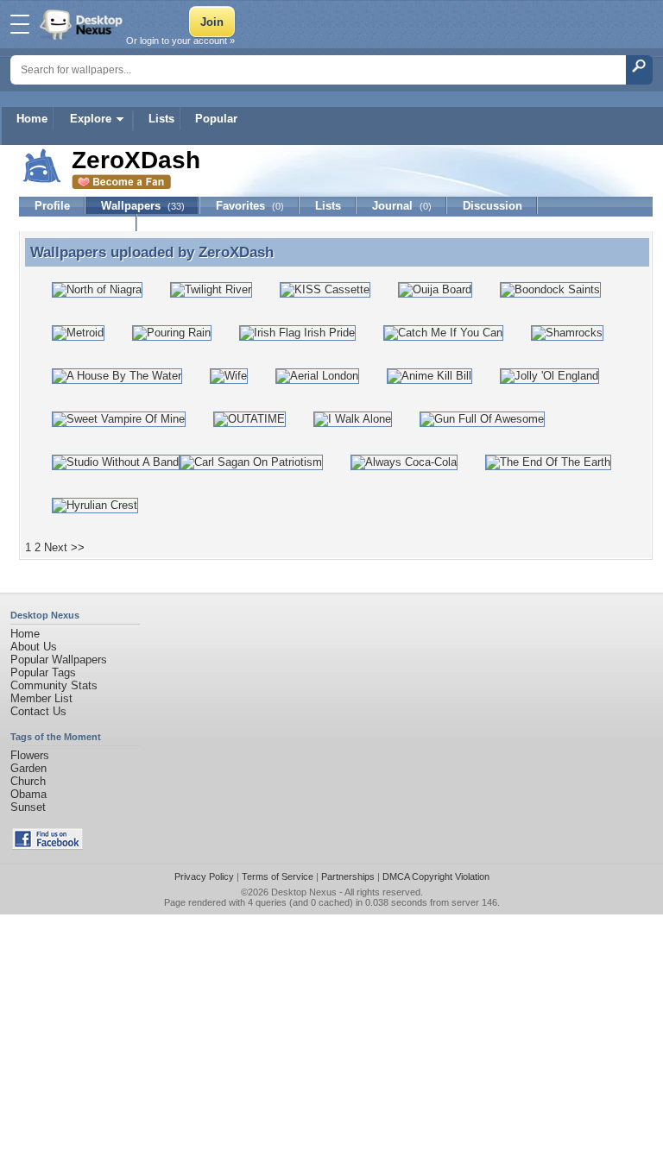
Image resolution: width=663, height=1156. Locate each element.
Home (31, 118)
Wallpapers (143, 205)
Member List (41, 698)
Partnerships (348, 876)
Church (28, 781)
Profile (52, 205)
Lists (161, 118)
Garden (28, 768)
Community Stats (54, 685)
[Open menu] (19, 24)
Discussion (492, 205)
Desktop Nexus (304, 892)
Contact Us (38, 711)
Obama (28, 794)
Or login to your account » (180, 40)
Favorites (250, 205)
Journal (402, 205)
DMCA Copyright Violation (435, 876)
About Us (33, 646)
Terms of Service (277, 876)
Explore (90, 118)
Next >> (64, 547)
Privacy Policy (204, 876)
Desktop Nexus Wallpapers (83, 24)
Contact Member (78, 223)
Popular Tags (43, 672)
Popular (216, 118)
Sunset (28, 807)
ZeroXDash (236, 252)
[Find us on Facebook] (47, 845)
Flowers (29, 755)
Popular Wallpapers (58, 659)
